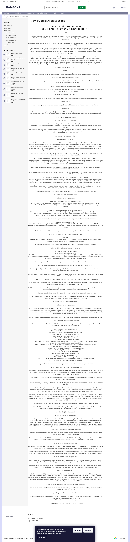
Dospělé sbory (8, 25)
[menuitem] (7, 13)
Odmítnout (77, 530)
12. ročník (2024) (11, 35)
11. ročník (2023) (11, 37)
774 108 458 (34, 521)
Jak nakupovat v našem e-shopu (55, 1)
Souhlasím (88, 530)
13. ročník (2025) (11, 33)
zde (60, 533)
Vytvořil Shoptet (122, 538)
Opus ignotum (8, 30)
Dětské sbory (8, 28)
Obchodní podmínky (74, 1)
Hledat (82, 7)
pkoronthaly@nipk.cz (37, 518)
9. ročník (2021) (10, 42)
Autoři (6, 45)
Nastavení (42, 538)
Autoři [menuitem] (62, 13)
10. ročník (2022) (11, 40)
